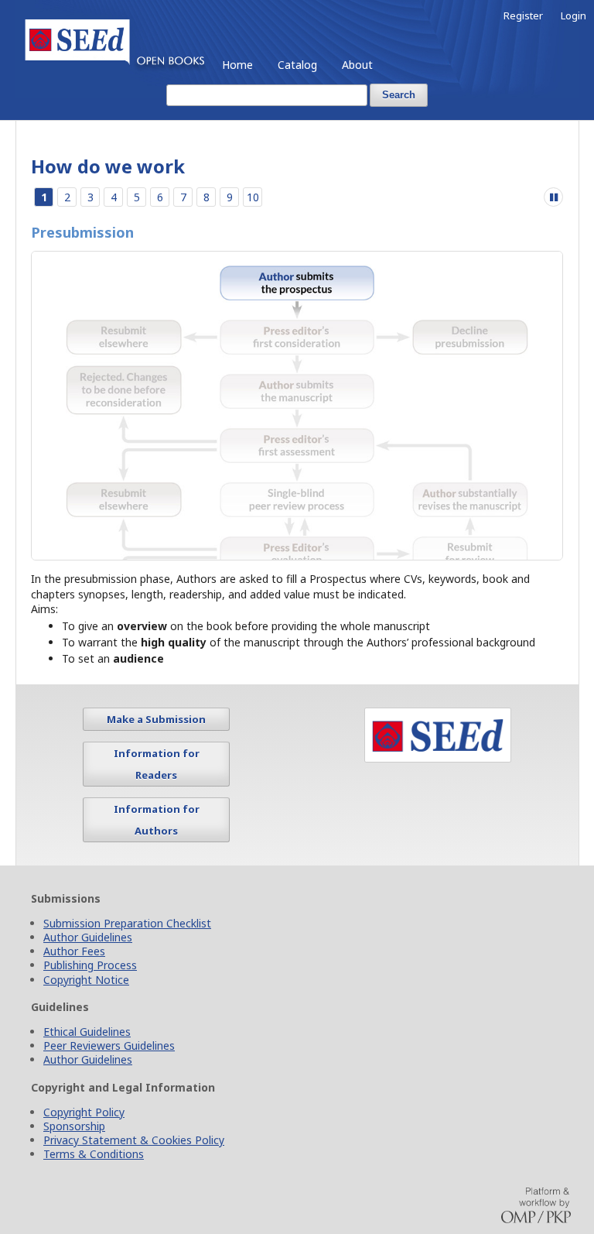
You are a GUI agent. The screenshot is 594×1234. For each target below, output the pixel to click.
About (357, 64)
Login (573, 15)
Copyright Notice (86, 996)
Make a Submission (156, 736)
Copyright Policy (84, 1130)
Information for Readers (157, 781)
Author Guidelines (87, 955)
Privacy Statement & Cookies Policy (133, 1157)
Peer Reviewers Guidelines (109, 1063)
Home (237, 64)
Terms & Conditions (93, 1171)
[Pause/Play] (553, 197)
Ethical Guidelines (87, 1049)
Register (523, 15)
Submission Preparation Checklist (127, 941)
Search (398, 95)
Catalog (297, 64)
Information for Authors (157, 837)
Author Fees (74, 968)
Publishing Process (90, 982)
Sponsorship (74, 1143)
